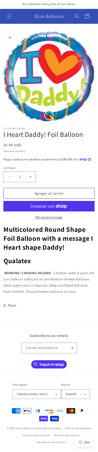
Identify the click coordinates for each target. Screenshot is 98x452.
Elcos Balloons (25, 428)
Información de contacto (51, 442)
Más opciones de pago (49, 217)
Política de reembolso (78, 428)
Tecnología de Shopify (47, 428)
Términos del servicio (66, 435)
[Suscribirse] (72, 348)
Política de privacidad (36, 435)
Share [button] (12, 305)
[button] (9, 16)
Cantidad (9, 168)
